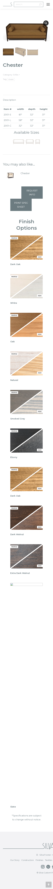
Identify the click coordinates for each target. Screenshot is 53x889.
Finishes (39, 860)
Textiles (48, 860)
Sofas (15, 74)
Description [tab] (9, 99)
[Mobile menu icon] (48, 4)
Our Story (14, 860)
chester (11, 79)
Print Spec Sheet (21, 204)
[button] (46, 23)
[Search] (40, 4)
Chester (25, 173)
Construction (27, 860)
